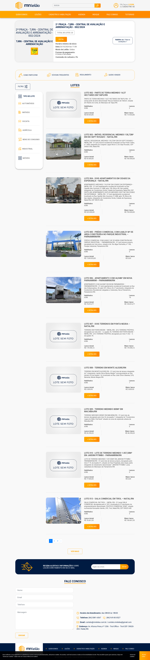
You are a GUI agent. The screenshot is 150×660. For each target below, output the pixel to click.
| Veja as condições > (122, 41)
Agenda (81, 14)
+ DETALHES (91, 121)
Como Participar (30, 75)
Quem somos (21, 14)
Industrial (27, 149)
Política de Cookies (32, 656)
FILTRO (21, 86)
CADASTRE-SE (128, 7)
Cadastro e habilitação (60, 14)
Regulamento (85, 75)
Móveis (26, 158)
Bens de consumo (31, 139)
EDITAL (61, 39)
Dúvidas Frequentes (60, 75)
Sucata (25, 121)
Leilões (38, 14)
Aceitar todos (144, 655)
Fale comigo (112, 14)
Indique (95, 14)
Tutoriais (129, 14)
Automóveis (28, 103)
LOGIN (131, 4)
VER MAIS (75, 551)
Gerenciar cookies (132, 655)
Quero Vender (114, 75)
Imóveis (26, 112)
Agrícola (27, 130)
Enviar (124, 567)
